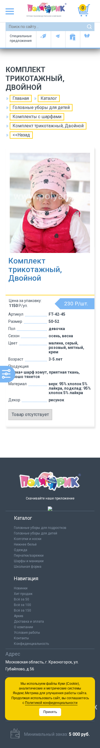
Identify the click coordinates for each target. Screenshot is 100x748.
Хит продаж (23, 594)
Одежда (20, 550)
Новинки (21, 588)
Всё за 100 (22, 605)
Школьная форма (27, 567)
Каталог (49, 98)
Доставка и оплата (29, 621)
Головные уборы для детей (43, 39)
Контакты (21, 638)
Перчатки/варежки (29, 555)
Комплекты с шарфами (36, 116)
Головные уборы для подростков (58, 39)
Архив (18, 616)
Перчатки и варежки (87, 39)
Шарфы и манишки (72, 39)
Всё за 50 (21, 599)
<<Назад (21, 135)
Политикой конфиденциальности (51, 703)
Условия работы (27, 633)
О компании (23, 627)
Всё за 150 (22, 610)
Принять (50, 712)
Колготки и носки (27, 539)
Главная (20, 98)
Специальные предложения (21, 38)
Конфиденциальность (31, 644)
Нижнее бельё (25, 544)
